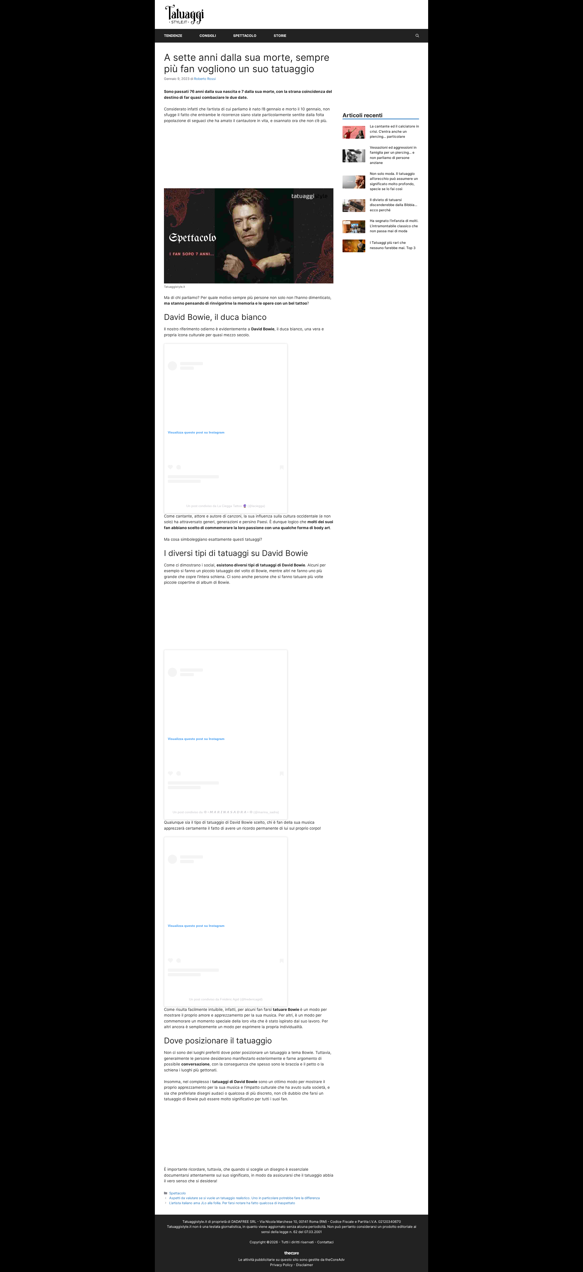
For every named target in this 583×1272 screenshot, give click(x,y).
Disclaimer (304, 1265)
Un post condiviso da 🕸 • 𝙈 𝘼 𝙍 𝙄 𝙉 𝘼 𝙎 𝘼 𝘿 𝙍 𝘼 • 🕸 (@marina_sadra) (226, 812)
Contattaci (325, 1242)
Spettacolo (244, 35)
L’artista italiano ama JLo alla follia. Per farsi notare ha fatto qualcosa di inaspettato (232, 1203)
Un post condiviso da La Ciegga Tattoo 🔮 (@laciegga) (225, 506)
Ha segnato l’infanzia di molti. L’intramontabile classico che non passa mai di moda (394, 226)
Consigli (207, 35)
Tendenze (173, 35)
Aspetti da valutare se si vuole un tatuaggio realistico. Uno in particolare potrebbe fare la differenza (244, 1198)
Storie (280, 35)
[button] (417, 36)
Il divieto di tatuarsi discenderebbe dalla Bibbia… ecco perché (393, 205)
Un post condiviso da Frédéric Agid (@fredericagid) (226, 999)
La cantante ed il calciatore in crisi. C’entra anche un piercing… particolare (394, 131)
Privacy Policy (281, 1265)
